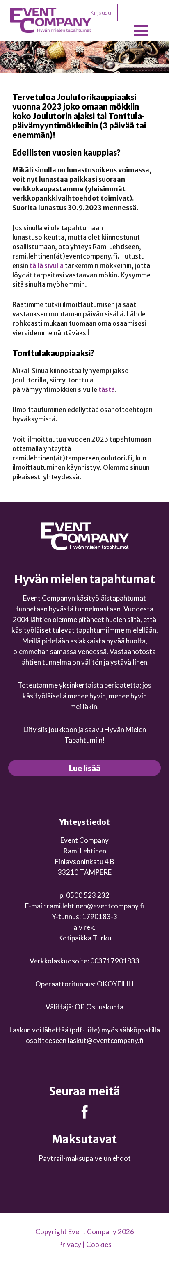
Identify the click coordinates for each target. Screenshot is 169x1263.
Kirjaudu (100, 12)
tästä (106, 389)
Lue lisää (84, 768)
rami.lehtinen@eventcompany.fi (95, 905)
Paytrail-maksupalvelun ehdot (85, 1158)
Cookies (99, 1244)
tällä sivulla (47, 265)
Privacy (69, 1244)
